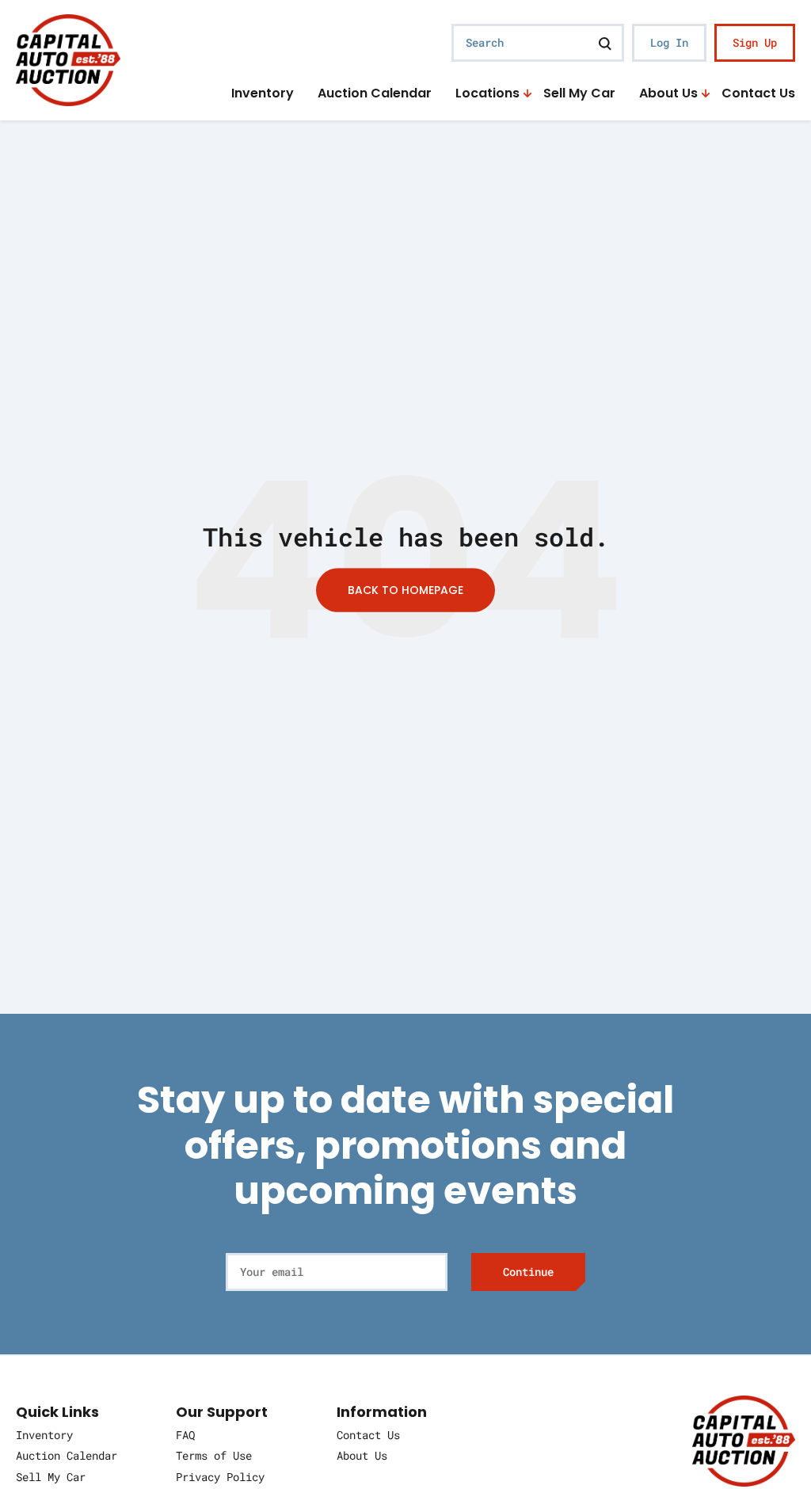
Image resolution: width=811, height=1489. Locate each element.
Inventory (262, 94)
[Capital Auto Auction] (68, 58)
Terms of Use (214, 1455)
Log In (669, 42)
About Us (668, 94)
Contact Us (758, 94)
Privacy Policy (220, 1476)
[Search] (605, 43)
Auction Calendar (375, 94)
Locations (487, 94)
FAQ (185, 1434)
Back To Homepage (405, 590)
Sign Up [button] (755, 42)
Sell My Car (579, 94)
